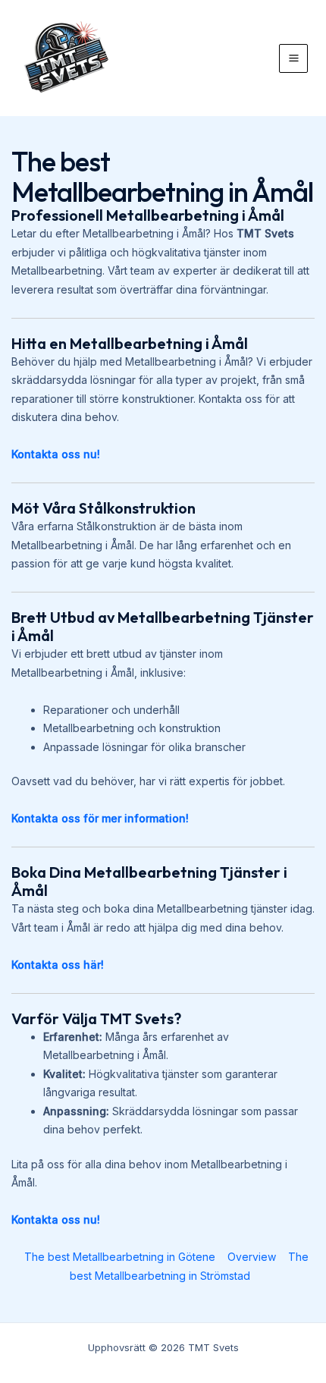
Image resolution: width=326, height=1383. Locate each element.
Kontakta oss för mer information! (100, 818)
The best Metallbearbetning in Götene (119, 1256)
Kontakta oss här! (57, 964)
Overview (251, 1256)
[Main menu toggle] (293, 58)
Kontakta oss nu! (55, 454)
